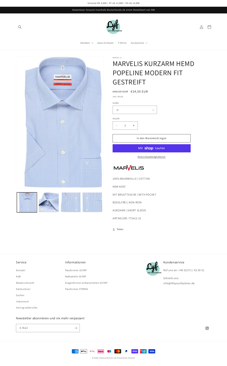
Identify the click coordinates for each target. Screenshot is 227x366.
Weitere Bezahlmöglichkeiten (152, 156)
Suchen (20, 295)
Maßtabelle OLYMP (75, 276)
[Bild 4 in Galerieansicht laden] (92, 202)
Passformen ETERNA (76, 289)
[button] (20, 27)
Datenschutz (23, 289)
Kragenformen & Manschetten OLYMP (86, 282)
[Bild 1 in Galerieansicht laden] (27, 202)
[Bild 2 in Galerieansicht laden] (49, 202)
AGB (18, 276)
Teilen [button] (120, 229)
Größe (116, 102)
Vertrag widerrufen (27, 307)
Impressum (22, 301)
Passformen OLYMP (76, 270)
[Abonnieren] (76, 328)
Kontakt (20, 270)
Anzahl (116, 118)
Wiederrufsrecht (25, 282)
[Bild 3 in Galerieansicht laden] (71, 202)
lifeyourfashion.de (107, 358)
